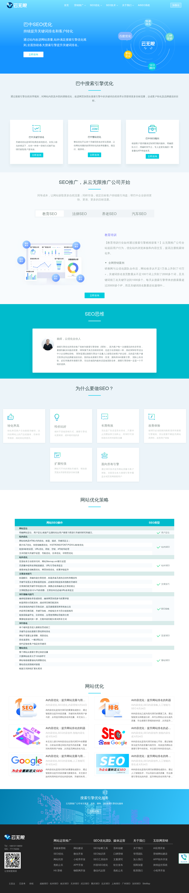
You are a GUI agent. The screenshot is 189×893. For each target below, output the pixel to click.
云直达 (12, 883)
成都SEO (44, 883)
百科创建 (118, 848)
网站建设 (78, 848)
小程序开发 (79, 859)
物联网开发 (79, 870)
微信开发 (78, 853)
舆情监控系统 (160, 865)
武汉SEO (85, 883)
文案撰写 (118, 859)
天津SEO (75, 883)
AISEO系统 (144, 5)
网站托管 (58, 859)
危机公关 (58, 865)
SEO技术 (111, 5)
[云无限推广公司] (14, 839)
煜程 (31, 883)
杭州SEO (54, 883)
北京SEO (105, 883)
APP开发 (78, 865)
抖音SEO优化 (100, 865)
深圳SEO (136, 883)
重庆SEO (95, 883)
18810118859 (15, 845)
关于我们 (127, 5)
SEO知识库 (99, 853)
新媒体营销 (59, 848)
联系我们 (138, 870)
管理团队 (138, 853)
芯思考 (22, 883)
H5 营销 (58, 870)
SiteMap (146, 883)
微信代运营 (99, 870)
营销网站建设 (160, 853)
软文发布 (118, 865)
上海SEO (116, 883)
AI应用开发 (159, 848)
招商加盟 (138, 865)
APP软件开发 (160, 859)
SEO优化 (95, 5)
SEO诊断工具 (100, 848)
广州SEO (126, 883)
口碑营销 (118, 853)
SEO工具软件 (100, 859)
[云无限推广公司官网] (17, 5)
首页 (66, 5)
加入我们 (138, 859)
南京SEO (64, 883)
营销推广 (79, 5)
